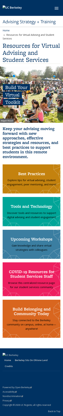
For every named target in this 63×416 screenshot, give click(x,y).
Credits (9, 366)
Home (6, 30)
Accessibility (10, 391)
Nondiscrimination (13, 396)
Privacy (7, 400)
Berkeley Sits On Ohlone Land (31, 360)
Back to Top (54, 411)
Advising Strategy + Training (29, 22)
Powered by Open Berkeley (17, 387)
